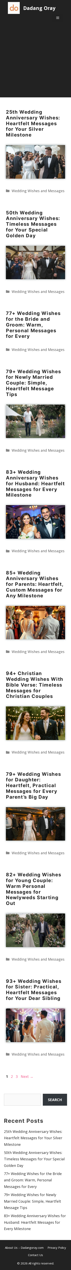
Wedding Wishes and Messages (38, 190)
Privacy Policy (57, 1248)
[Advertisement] (35, 61)
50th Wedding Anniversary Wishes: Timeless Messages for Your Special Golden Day (33, 224)
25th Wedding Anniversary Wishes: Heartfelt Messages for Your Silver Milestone (33, 123)
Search (55, 1099)
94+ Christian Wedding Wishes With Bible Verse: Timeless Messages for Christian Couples (34, 684)
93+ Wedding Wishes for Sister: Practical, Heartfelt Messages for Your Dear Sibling (33, 989)
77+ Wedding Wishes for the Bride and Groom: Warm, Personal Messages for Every (33, 324)
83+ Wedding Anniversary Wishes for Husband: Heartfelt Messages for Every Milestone (35, 483)
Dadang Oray (39, 8)
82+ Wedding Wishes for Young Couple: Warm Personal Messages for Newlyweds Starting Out (33, 889)
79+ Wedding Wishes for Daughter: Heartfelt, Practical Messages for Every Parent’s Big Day (33, 785)
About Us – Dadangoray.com (24, 1248)
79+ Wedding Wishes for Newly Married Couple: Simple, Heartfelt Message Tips (33, 383)
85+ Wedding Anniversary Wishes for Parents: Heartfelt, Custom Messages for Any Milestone (34, 584)
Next (27, 1076)
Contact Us (35, 1255)
